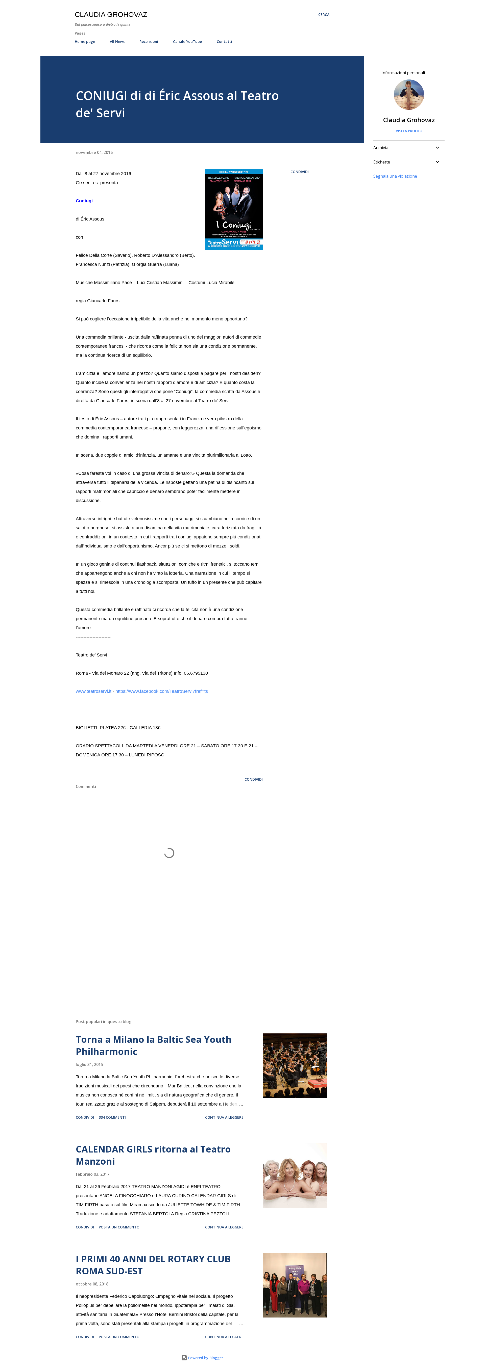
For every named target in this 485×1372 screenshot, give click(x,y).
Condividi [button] (299, 171)
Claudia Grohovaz (111, 14)
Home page (85, 41)
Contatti (224, 41)
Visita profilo (409, 130)
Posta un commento (119, 1227)
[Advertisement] (161, 956)
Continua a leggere (224, 1117)
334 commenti (112, 1117)
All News (117, 41)
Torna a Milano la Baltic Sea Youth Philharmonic (154, 1045)
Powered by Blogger (205, 1357)
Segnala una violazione (395, 176)
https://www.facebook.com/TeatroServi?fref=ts (161, 691)
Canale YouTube (187, 41)
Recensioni (148, 41)
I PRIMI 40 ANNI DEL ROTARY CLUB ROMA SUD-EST (153, 1265)
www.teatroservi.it (93, 691)
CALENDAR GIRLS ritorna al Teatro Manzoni (153, 1155)
